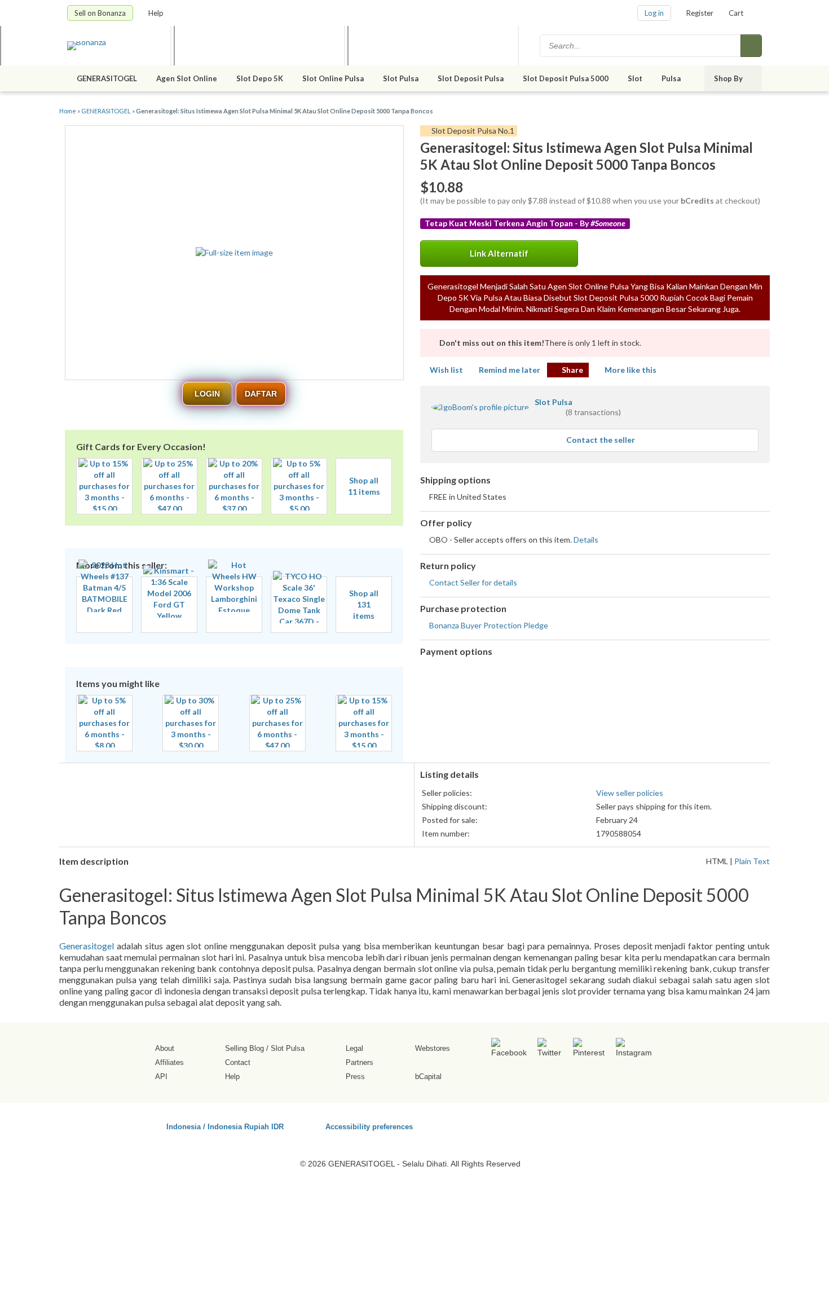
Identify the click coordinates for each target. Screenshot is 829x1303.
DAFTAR (261, 393)
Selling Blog (244, 1048)
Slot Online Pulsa (333, 78)
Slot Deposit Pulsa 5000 (565, 78)
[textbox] (641, 45)
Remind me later (509, 370)
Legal (354, 1048)
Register (699, 12)
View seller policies (629, 793)
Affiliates (169, 1062)
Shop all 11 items (364, 486)
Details (586, 539)
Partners (359, 1062)
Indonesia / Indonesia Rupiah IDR (225, 1126)
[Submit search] (751, 45)
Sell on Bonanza (100, 12)
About (164, 1048)
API (161, 1076)
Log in (654, 12)
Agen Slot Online (186, 78)
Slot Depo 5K (259, 78)
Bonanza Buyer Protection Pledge (488, 625)
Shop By (729, 78)
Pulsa (672, 78)
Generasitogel (86, 945)
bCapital (428, 1076)
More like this (630, 370)
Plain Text (752, 861)
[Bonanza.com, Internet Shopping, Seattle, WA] (600, 1124)
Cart (736, 12)
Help (156, 12)
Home (67, 111)
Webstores (432, 1048)
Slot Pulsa (400, 78)
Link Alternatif (499, 253)
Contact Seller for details (473, 582)
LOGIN (207, 393)
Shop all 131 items (363, 604)
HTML (717, 861)
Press (355, 1076)
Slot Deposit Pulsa (471, 78)
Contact (237, 1062)
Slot (635, 78)
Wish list (446, 370)
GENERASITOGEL (107, 78)
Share (572, 370)
